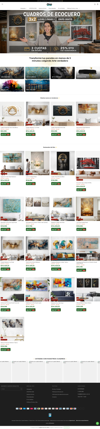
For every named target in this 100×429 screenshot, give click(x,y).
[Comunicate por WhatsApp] (97, 423)
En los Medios (61, 8)
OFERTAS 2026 (32, 8)
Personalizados (52, 8)
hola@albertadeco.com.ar (84, 394)
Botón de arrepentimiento (82, 420)
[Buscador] (2, 4)
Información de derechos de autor (60, 394)
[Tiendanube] (50, 423)
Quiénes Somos (42, 8)
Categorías (23, 8)
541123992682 (81, 389)
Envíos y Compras (56, 389)
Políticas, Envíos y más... (73, 8)
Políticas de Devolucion (57, 391)
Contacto (54, 397)
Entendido (66, 427)
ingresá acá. (72, 420)
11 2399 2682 (81, 391)
